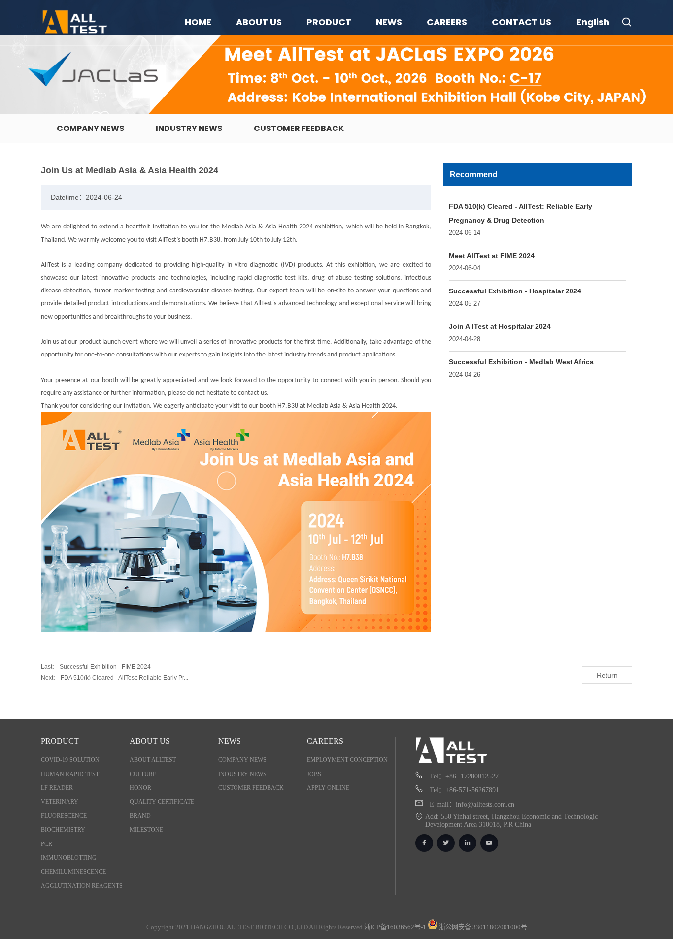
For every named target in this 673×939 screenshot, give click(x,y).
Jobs (314, 774)
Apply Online (328, 787)
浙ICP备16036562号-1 (395, 927)
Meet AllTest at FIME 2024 (492, 255)
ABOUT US (259, 22)
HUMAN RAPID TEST (70, 774)
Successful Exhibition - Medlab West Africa (521, 362)
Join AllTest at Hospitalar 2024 (500, 326)
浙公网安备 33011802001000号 (482, 927)
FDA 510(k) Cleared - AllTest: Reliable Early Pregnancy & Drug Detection (520, 213)
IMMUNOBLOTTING (69, 857)
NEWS (389, 22)
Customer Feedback (299, 128)
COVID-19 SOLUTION (70, 759)
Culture (143, 774)
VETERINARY (59, 801)
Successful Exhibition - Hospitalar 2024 (515, 291)
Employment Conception (347, 759)
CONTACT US (521, 22)
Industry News (189, 128)
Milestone (146, 829)
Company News (90, 128)
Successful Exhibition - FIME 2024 (105, 666)
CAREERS (447, 22)
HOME (198, 22)
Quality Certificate (162, 801)
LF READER (57, 787)
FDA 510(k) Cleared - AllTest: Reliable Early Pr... (123, 677)
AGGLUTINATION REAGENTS (82, 885)
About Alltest (153, 759)
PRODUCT (328, 22)
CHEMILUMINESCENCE (73, 871)
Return (607, 675)
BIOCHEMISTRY (63, 829)
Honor (140, 787)
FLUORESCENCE (64, 815)
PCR (46, 844)
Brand (140, 815)
